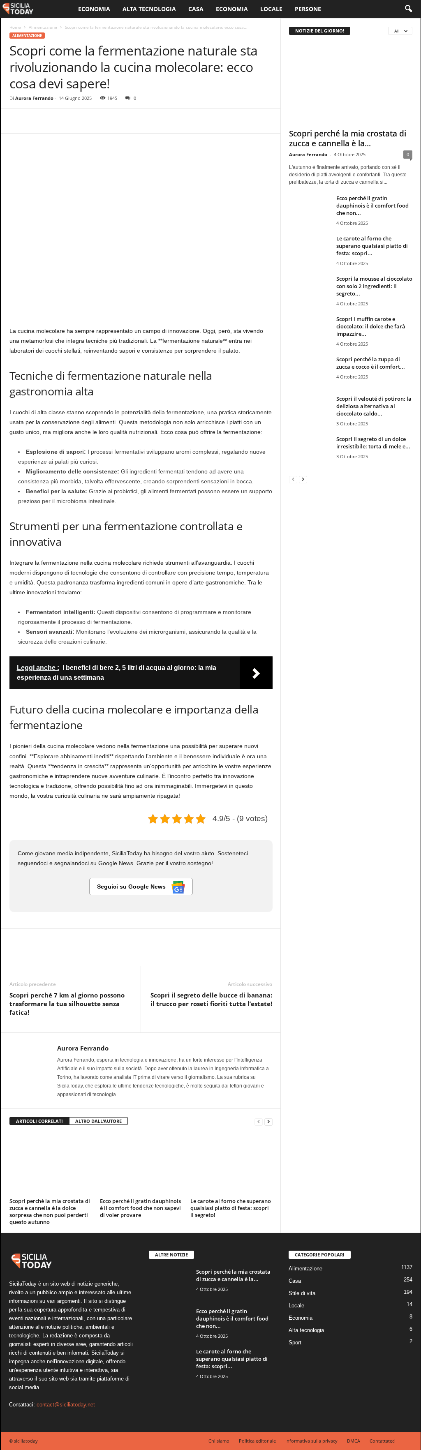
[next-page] (268, 1121)
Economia (94, 9)
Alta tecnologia (149, 9)
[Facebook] (17, 121)
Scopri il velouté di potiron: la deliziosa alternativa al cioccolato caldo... (374, 406)
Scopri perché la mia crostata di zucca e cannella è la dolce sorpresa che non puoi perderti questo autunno (49, 1211)
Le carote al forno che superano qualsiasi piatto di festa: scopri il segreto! (230, 1208)
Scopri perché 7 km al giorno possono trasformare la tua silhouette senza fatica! (67, 1003)
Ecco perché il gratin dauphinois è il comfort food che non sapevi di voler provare (140, 1208)
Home (15, 27)
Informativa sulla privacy (311, 1441)
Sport (295, 1342)
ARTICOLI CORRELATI (39, 1121)
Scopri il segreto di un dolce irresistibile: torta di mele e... (373, 442)
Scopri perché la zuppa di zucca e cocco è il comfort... (370, 363)
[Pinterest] (55, 121)
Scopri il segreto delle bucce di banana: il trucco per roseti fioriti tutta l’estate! (211, 999)
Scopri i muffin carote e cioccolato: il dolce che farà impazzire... (370, 326)
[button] (408, 9)
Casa (196, 9)
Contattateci (383, 1441)
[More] (93, 121)
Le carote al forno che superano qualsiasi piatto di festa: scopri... (372, 246)
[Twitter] (36, 121)
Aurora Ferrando (34, 98)
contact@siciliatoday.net (66, 1405)
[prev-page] (258, 1121)
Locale (271, 9)
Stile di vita (302, 1293)
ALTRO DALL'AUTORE (98, 1121)
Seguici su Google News (132, 886)
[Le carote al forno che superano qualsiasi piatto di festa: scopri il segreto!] (231, 1164)
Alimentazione (43, 27)
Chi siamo (218, 1441)
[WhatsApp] (74, 121)
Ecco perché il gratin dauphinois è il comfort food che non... (372, 205)
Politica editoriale (257, 1441)
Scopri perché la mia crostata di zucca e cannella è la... (347, 138)
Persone (308, 9)
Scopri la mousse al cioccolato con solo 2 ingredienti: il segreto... (374, 286)
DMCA (353, 1441)
